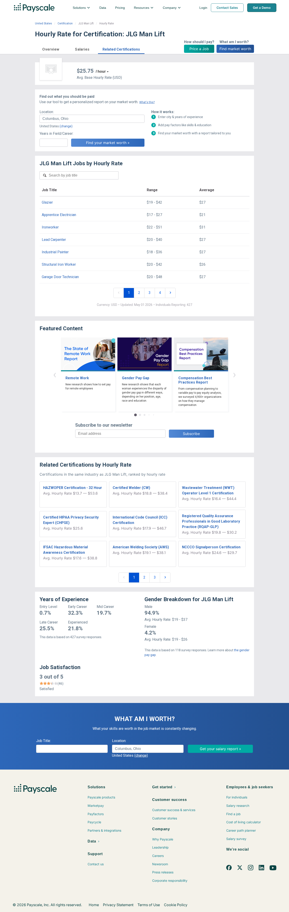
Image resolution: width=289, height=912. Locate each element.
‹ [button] (54, 374)
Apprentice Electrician (59, 215)
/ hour (101, 71)
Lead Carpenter (54, 239)
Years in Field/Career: (56, 133)
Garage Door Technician (60, 277)
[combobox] (92, 119)
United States (43, 23)
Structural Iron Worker (59, 264)
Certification (65, 23)
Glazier (47, 202)
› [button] (234, 374)
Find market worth (235, 49)
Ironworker (50, 227)
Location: (47, 112)
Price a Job (199, 49)
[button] (51, 48)
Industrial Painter (55, 252)
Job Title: (43, 741)
